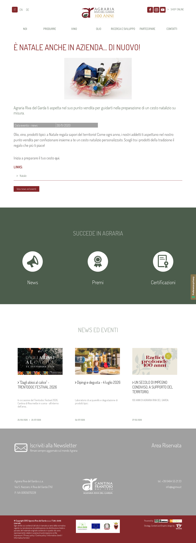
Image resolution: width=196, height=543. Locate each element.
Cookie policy (41, 535)
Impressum (18, 535)
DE (27, 9)
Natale (23, 176)
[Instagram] (156, 10)
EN (21, 9)
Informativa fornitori (22, 538)
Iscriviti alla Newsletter (53, 445)
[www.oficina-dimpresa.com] (179, 525)
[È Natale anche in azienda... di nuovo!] (98, 98)
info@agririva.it (173, 487)
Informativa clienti (54, 535)
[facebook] (150, 10)
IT (15, 9)
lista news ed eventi (26, 188)
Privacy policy (29, 535)
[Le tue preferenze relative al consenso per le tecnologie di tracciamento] (193, 287)
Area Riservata (166, 445)
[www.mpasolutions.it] (161, 520)
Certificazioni (163, 282)
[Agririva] (98, 21)
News (32, 282)
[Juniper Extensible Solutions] (176, 520)
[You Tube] (163, 10)
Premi (98, 282)
